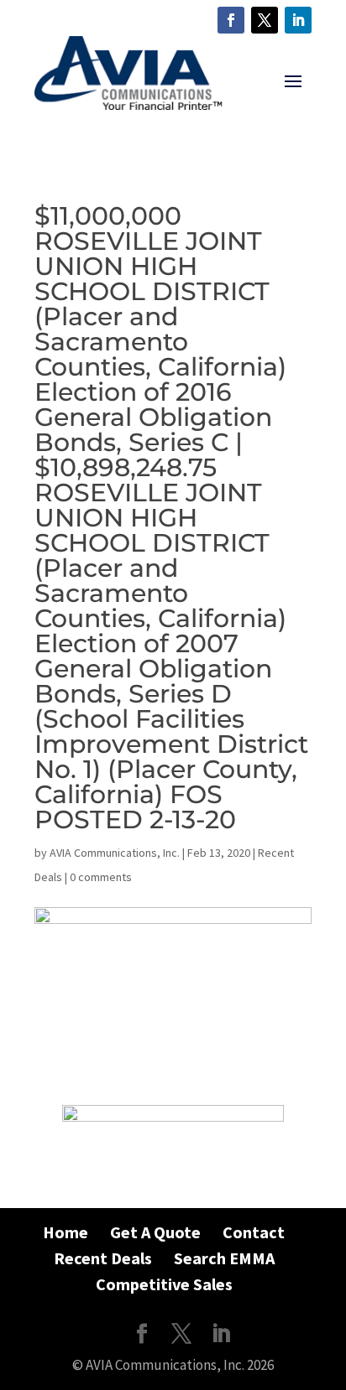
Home (65, 1231)
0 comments (101, 876)
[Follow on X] (264, 20)
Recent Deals (103, 1257)
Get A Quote (155, 1231)
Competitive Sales (164, 1283)
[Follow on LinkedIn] (298, 20)
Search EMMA (224, 1257)
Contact (254, 1231)
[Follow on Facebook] (231, 20)
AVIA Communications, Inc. (115, 852)
